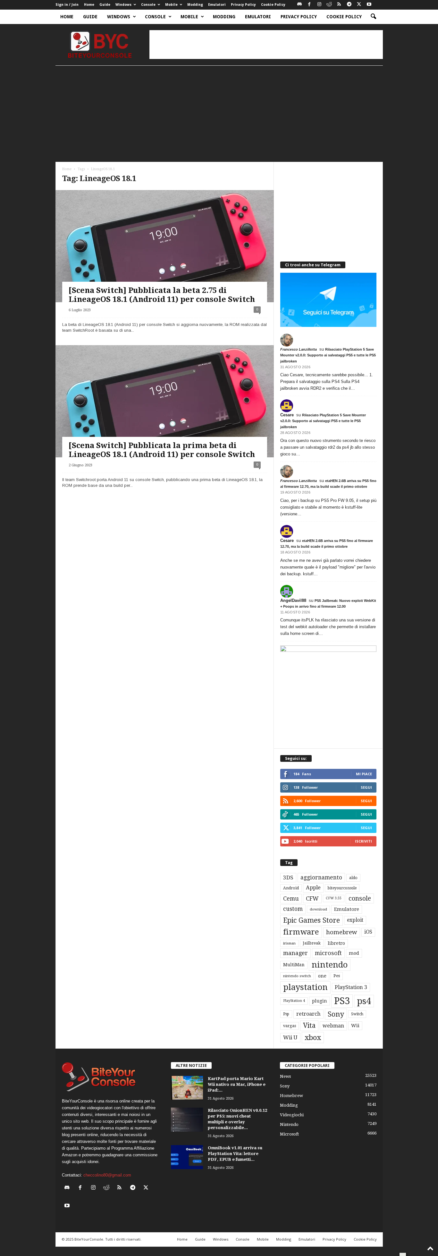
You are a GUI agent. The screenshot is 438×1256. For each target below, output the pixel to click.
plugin (319, 1000)
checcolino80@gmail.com (107, 1175)
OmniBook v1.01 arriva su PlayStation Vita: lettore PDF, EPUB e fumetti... (235, 1153)
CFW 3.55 (333, 898)
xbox (313, 1037)
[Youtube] (369, 4)
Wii (355, 1025)
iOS (368, 932)
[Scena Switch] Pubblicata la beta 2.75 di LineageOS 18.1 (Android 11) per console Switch (162, 295)
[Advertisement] (266, 44)
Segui (366, 787)
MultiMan (294, 964)
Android (291, 888)
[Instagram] (319, 4)
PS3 (342, 1000)
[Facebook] (309, 4)
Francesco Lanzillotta (298, 349)
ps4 (364, 1001)
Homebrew (291, 1095)
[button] (373, 17)
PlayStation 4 (294, 1001)
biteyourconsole (342, 888)
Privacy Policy (243, 5)
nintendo (330, 964)
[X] (359, 4)
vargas (289, 1026)
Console (148, 5)
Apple (313, 888)
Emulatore (346, 909)
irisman (289, 943)
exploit (355, 920)
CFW (312, 898)
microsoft (328, 953)
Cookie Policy (273, 5)
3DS (288, 877)
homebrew (341, 932)
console (360, 898)
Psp (286, 1014)
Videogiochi (292, 1114)
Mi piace (364, 773)
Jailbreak (312, 943)
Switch (357, 1014)
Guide (104, 5)
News (285, 1076)
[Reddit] (329, 4)
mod (354, 953)
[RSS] (339, 4)
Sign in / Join (67, 5)
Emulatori (217, 5)
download (318, 909)
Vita (309, 1025)
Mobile (171, 5)
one (322, 975)
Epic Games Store (311, 920)
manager (295, 953)
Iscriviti (363, 841)
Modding (195, 5)
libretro (336, 943)
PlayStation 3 (351, 987)
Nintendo (289, 1124)
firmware (301, 931)
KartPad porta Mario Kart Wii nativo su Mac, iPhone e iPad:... (236, 1084)
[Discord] (299, 4)
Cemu (291, 898)
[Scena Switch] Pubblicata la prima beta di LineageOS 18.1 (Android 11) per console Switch (162, 450)
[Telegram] (349, 4)
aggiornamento (321, 877)
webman (333, 1026)
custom (293, 909)
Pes (336, 975)
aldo (353, 877)
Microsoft (289, 1134)
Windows (123, 5)
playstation (305, 987)
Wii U (290, 1037)
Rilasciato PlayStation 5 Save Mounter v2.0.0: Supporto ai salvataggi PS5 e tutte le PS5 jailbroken (328, 355)
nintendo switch (297, 976)
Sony (336, 1014)
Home (89, 5)
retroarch (308, 1014)
